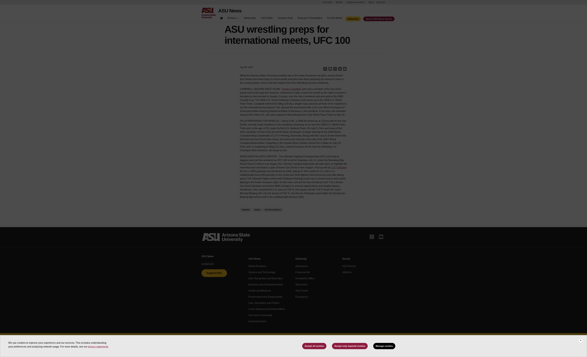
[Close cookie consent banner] (581, 340)
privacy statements (98, 346)
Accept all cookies (314, 346)
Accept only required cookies (349, 346)
